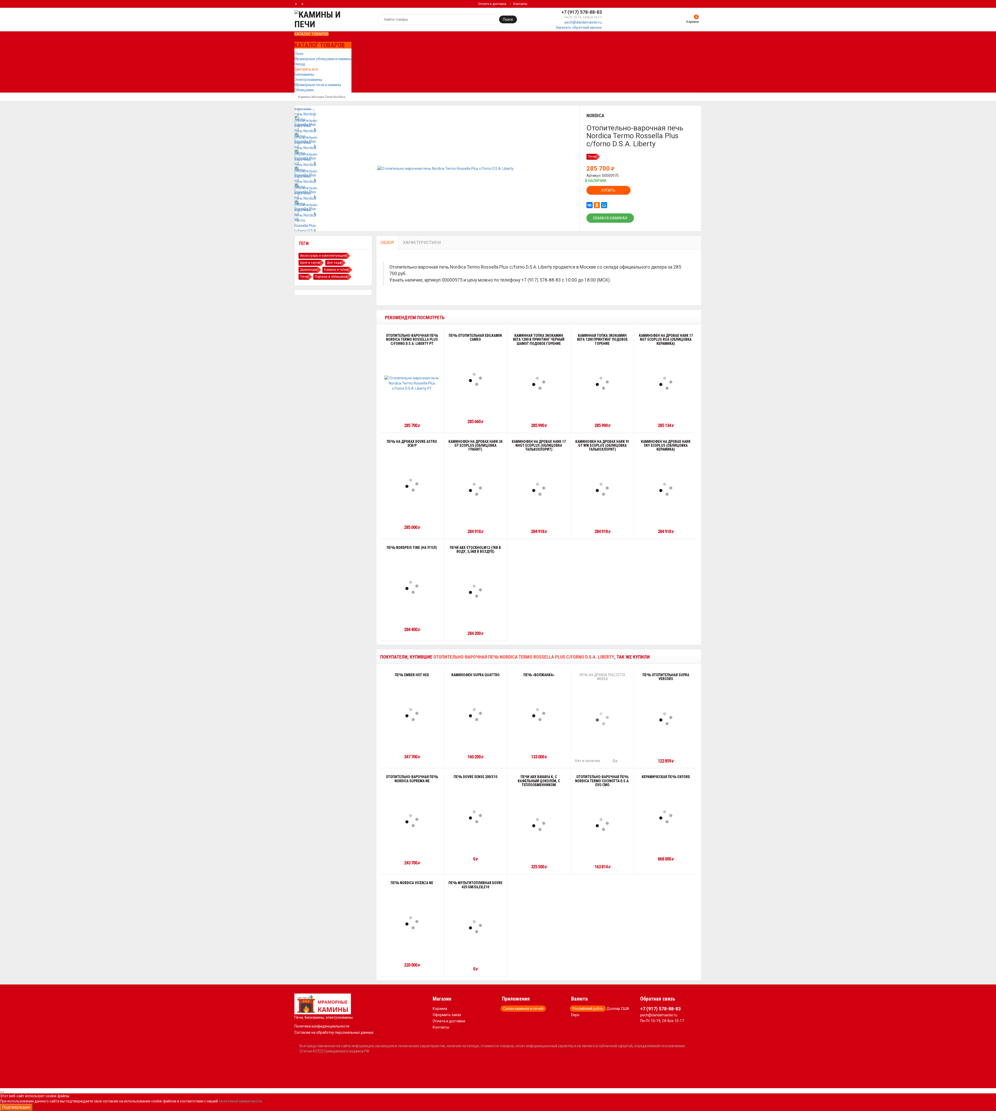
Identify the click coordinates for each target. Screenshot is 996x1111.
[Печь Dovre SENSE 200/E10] (475, 816)
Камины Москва (311, 97)
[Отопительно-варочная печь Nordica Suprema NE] (411, 820)
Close (298, 54)
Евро (575, 1015)
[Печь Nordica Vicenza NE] (411, 922)
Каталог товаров (311, 34)
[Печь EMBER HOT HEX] (411, 714)
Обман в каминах (610, 218)
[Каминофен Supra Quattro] (475, 714)
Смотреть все (306, 69)
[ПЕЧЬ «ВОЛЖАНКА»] (538, 714)
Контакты (520, 4)
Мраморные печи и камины (317, 85)
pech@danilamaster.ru (583, 22)
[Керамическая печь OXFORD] (665, 816)
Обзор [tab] (387, 242)
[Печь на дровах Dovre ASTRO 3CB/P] (411, 485)
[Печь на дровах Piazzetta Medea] (602, 718)
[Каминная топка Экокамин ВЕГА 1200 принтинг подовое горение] (602, 383)
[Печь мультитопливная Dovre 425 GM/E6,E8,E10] (475, 926)
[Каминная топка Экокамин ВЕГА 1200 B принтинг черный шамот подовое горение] (538, 383)
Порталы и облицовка (331, 276)
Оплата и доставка (492, 4)
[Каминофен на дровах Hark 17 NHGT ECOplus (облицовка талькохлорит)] (538, 489)
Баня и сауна (310, 262)
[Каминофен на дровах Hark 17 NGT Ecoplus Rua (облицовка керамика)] (665, 383)
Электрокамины (308, 80)
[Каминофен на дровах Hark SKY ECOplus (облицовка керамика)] (665, 489)
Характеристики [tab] (422, 242)
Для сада (334, 262)
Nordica (339, 97)
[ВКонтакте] (589, 205)
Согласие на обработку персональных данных (334, 1032)
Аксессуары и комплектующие (323, 255)
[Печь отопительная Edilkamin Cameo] (475, 379)
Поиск (508, 19)
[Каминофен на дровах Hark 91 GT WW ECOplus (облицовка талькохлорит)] (602, 489)
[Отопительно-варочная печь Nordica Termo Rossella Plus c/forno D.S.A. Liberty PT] (412, 383)
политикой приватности (240, 1101)
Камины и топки (336, 269)
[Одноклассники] (597, 205)
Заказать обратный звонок (579, 27)
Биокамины (304, 74)
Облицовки (304, 90)
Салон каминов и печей (523, 1009)
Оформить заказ (447, 1015)
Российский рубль (587, 1009)
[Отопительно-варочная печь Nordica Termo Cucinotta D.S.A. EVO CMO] (602, 824)
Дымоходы (308, 269)
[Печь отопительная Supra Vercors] (665, 718)
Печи (329, 97)
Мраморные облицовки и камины (322, 59)
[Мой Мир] (604, 205)
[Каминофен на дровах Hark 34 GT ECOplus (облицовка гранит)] (475, 489)
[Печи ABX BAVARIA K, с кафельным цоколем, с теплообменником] (538, 824)
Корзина (440, 1009)
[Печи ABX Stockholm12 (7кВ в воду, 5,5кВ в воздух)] (475, 591)
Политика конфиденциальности (321, 1026)
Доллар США (618, 1009)
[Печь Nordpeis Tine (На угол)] (411, 587)
